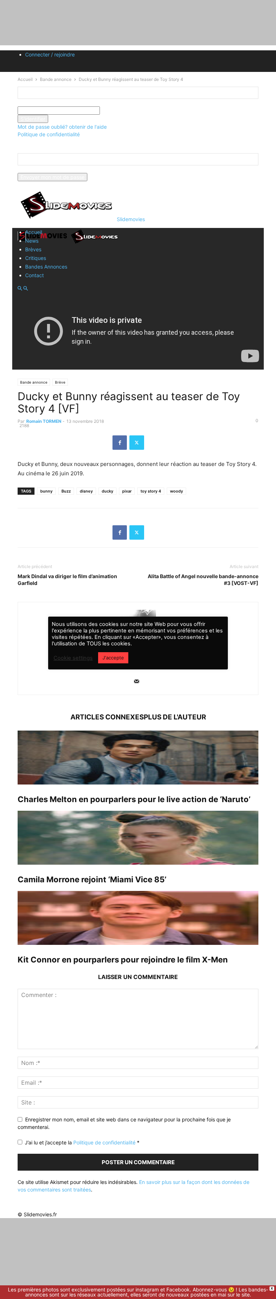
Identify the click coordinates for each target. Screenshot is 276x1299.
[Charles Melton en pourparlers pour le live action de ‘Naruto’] (138, 758)
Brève (60, 382)
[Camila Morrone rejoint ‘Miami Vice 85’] (138, 838)
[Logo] (43, 243)
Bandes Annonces (46, 267)
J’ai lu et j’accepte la (82, 1142)
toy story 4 (151, 491)
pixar (127, 491)
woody (176, 491)
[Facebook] (119, 442)
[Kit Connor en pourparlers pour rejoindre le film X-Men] (138, 918)
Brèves (33, 249)
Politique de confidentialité (49, 134)
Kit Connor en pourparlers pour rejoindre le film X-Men (123, 959)
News (31, 241)
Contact (34, 275)
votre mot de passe (123, 111)
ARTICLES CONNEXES (107, 717)
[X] (136, 442)
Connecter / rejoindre (50, 54)
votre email (30, 169)
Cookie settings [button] (73, 658)
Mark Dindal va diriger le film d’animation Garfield (67, 579)
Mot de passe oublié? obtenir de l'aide (62, 127)
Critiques (35, 258)
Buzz (66, 491)
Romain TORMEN (43, 421)
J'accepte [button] (113, 657)
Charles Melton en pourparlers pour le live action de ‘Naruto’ (134, 799)
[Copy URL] (154, 442)
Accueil (33, 232)
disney (86, 491)
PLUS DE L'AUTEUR (175, 717)
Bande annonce (33, 382)
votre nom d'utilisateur (44, 103)
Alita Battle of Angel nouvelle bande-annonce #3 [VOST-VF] (203, 579)
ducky (107, 491)
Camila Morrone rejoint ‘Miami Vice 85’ (92, 879)
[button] (20, 288)
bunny (46, 491)
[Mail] (136, 682)
